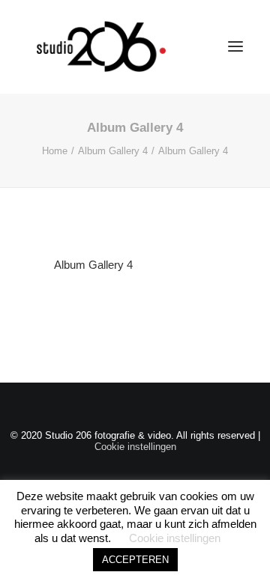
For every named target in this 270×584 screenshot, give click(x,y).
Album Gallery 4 (113, 150)
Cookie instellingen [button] (135, 446)
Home (55, 150)
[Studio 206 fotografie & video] (101, 46)
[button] (235, 46)
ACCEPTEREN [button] (135, 559)
